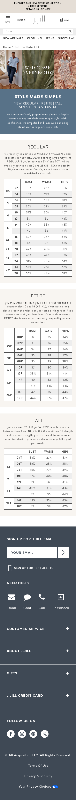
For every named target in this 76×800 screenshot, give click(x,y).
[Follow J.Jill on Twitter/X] (45, 734)
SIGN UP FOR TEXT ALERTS (33, 568)
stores (21, 20)
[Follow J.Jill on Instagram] (22, 734)
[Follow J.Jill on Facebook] (11, 734)
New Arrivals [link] (13, 38)
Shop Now (43, 7)
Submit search (5, 31)
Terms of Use (38, 765)
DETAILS (30, 7)
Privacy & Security (38, 776)
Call (42, 607)
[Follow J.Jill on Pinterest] (33, 734)
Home (7, 47)
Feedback (60, 607)
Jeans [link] (50, 38)
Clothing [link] (34, 38)
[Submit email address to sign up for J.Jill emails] (63, 552)
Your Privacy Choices (35, 786)
